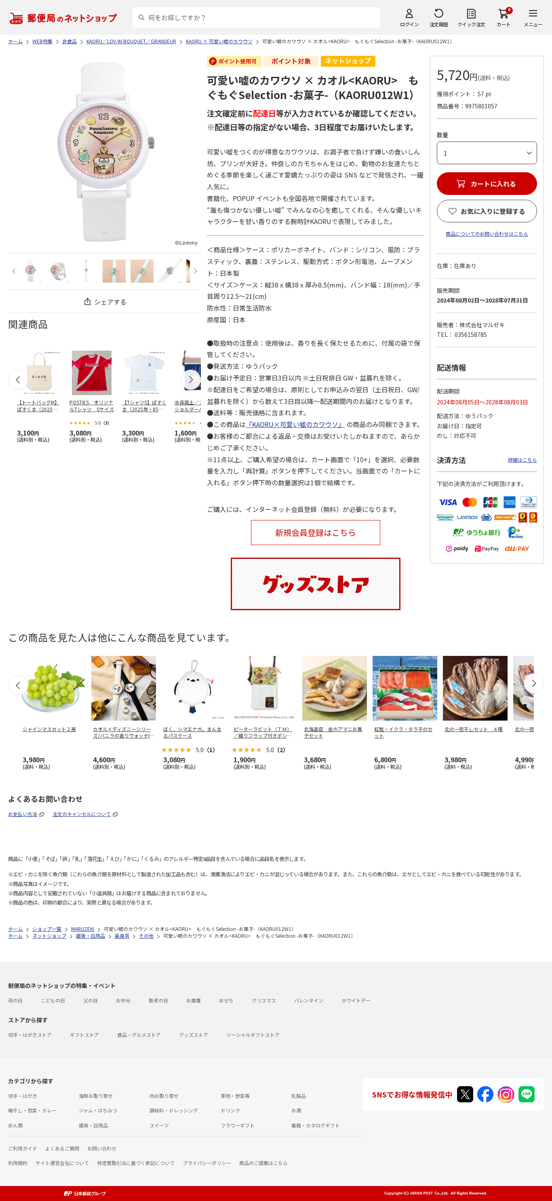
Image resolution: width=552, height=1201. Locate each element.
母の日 (15, 1000)
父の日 (90, 1000)
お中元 (123, 1000)
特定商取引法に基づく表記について (136, 1162)
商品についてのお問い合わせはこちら (487, 233)
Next (194, 271)
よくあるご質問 (62, 1148)
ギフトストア (84, 1034)
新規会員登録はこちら (315, 532)
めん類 (15, 1125)
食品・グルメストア (139, 1034)
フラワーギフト (238, 1125)
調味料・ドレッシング (174, 1110)
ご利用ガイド (22, 1148)
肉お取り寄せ (164, 1095)
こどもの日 (53, 1000)
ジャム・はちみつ (98, 1110)
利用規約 (17, 1162)
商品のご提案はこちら (263, 1162)
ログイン (409, 24)
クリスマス (264, 1000)
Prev (14, 271)
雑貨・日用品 (93, 1125)
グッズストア (193, 1034)
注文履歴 (439, 24)
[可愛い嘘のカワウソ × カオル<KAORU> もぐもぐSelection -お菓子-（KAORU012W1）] (30, 271)
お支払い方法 (22, 813)
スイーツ (159, 1125)
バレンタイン (308, 1000)
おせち (226, 1000)
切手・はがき (22, 1095)
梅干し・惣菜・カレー (32, 1110)
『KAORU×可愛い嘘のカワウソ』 (295, 424)
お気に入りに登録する (493, 211)
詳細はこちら (522, 459)
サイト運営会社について (62, 1162)
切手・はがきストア (30, 1034)
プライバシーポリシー (207, 1162)
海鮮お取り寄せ (96, 1095)
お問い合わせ (101, 1148)
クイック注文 (471, 24)
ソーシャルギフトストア (253, 1034)
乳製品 (298, 1095)
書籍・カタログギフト (315, 1125)
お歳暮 (193, 1000)
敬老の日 (158, 1000)
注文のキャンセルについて (82, 813)
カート (504, 24)
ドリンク (230, 1110)
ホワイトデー (356, 1000)
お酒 (296, 1110)
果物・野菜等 (235, 1095)
